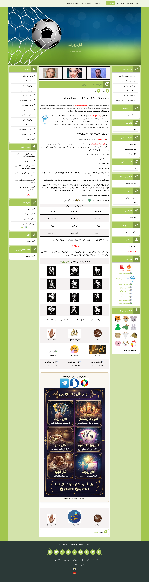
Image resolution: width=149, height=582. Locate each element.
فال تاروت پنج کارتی (27, 105)
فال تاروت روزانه (97, 365)
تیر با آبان (74, 225)
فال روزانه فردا (29, 256)
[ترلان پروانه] (74, 73)
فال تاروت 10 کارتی (51, 365)
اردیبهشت (83, 200)
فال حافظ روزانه (51, 355)
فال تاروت (120, 3)
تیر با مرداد (74, 218)
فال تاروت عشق (29, 124)
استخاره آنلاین (86, 3)
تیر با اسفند (51, 232)
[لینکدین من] (50, 552)
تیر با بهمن (74, 232)
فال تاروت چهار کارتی (27, 100)
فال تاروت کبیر (29, 80)
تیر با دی (97, 232)
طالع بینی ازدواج (131, 183)
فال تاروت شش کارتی (27, 110)
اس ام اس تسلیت (130, 90)
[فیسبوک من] (86, 552)
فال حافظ (130, 3)
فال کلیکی (133, 217)
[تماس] (74, 552)
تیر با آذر (51, 225)
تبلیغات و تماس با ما (73, 3)
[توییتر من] (68, 552)
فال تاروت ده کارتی (28, 119)
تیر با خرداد (51, 211)
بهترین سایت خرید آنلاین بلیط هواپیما (25, 181)
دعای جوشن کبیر (130, 197)
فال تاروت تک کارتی (27, 90)
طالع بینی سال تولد (130, 350)
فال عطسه (30, 241)
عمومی (96, 532)
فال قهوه (133, 144)
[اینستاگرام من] (80, 552)
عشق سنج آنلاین (131, 231)
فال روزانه (110, 3)
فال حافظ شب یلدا (28, 218)
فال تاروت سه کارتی (27, 95)
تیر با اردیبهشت (74, 211)
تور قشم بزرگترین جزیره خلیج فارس (25, 174)
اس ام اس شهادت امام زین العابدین (125, 100)
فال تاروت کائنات (74, 365)
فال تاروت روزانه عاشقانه (26, 129)
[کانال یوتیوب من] (56, 552)
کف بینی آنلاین (131, 168)
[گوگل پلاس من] (62, 552)
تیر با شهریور (51, 218)
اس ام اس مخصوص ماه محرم (127, 76)
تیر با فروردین (97, 211)
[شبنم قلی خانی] (50, 73)
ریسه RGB (132, 246)
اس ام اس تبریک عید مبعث (127, 80)
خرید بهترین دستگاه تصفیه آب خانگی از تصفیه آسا (24, 155)
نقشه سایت (67, 565)
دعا (135, 202)
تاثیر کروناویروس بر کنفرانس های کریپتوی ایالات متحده (24, 167)
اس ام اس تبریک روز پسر (128, 95)
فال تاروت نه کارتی (28, 114)
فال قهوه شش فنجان (129, 153)
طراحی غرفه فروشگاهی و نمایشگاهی (26, 188)
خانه (137, 3)
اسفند (74, 200)
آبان (65, 200)
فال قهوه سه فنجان (130, 149)
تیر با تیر (97, 218)
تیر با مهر (97, 225)
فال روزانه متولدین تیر (92, 84)
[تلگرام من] (92, 552)
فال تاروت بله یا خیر (27, 134)
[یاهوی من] (98, 552)
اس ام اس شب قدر (130, 85)
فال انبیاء (133, 129)
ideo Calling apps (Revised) (26, 160)
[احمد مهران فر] (98, 73)
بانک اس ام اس (99, 3)
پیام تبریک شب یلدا (28, 223)
